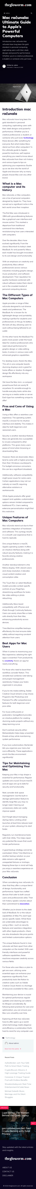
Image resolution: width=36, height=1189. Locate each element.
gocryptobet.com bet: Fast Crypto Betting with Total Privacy (16, 1131)
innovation (24, 904)
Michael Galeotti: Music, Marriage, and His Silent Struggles (15, 1094)
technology (28, 138)
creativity (9, 661)
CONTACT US (8, 1171)
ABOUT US (7, 1167)
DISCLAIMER (7, 1175)
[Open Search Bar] (31, 13)
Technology (10, 1038)
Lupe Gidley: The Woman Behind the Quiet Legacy (15, 1114)
